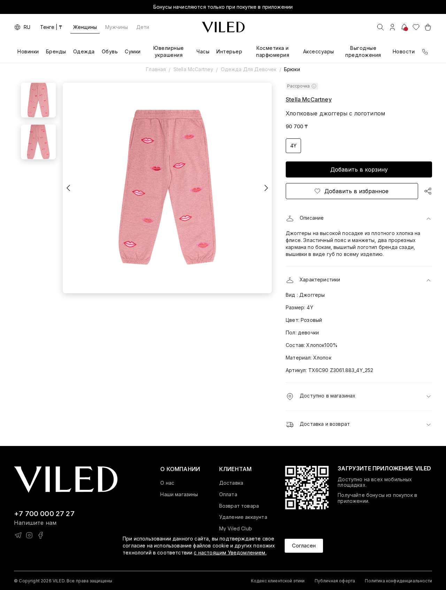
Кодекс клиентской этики (278, 580)
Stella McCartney (194, 69)
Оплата (228, 494)
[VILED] (223, 27)
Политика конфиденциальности (398, 580)
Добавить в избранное (356, 191)
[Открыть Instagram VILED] (29, 535)
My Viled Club (235, 528)
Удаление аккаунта (243, 517)
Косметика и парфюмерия (272, 51)
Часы (203, 51)
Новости (404, 51)
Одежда (84, 51)
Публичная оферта (335, 580)
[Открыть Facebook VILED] (40, 535)
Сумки (133, 51)
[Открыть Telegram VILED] (18, 535)
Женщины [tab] (85, 27)
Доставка (231, 483)
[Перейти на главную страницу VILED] (65, 479)
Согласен (304, 545)
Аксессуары (318, 51)
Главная (156, 69)
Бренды (56, 51)
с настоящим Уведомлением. (230, 552)
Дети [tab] (142, 27)
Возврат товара (239, 506)
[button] (359, 218)
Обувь (110, 51)
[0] (416, 27)
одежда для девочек (249, 69)
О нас (167, 483)
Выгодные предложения (363, 51)
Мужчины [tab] (116, 27)
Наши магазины (179, 494)
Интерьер (229, 51)
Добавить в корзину (359, 169)
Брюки (292, 69)
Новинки (28, 51)
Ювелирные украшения (168, 51)
